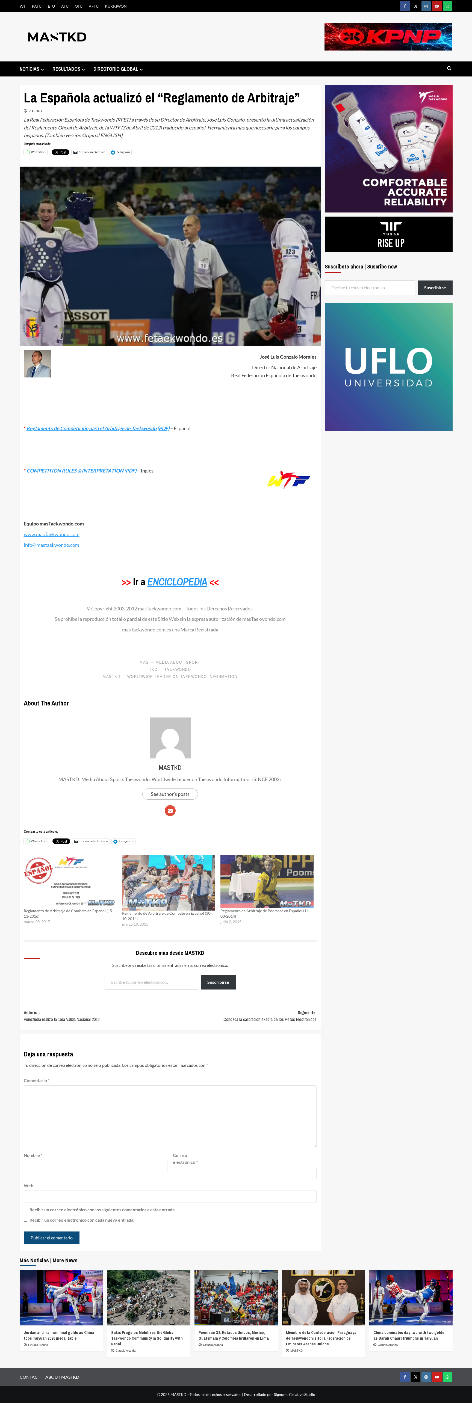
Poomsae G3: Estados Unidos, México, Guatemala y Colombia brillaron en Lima (234, 1335)
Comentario (36, 1080)
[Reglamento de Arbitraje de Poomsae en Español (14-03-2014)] (266, 881)
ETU (51, 6)
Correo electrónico (185, 1159)
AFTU (94, 6)
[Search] (449, 68)
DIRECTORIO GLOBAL (115, 69)
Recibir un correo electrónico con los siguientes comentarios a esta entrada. (103, 1209)
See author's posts (170, 794)
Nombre (33, 1155)
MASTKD (35, 111)
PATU (37, 6)
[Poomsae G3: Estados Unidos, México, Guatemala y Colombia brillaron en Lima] (236, 1297)
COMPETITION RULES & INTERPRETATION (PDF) (81, 471)
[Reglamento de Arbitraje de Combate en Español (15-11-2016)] (70, 881)
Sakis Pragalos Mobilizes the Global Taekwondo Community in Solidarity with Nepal (147, 1338)
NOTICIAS (29, 69)
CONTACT (30, 1377)
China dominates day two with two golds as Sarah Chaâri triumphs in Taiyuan (408, 1335)
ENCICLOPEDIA (177, 581)
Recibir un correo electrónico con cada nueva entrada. (82, 1219)
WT (23, 6)
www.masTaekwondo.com (51, 534)
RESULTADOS (66, 69)
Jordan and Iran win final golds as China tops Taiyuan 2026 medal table (59, 1335)
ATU (65, 6)
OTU (78, 6)
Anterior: (61, 1016)
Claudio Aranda (38, 1344)
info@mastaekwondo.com (51, 545)
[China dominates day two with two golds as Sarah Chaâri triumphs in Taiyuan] (411, 1297)
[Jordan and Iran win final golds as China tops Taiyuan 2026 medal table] (61, 1297)
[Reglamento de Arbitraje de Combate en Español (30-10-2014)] (168, 883)
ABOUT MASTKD (62, 1377)
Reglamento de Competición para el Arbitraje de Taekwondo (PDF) (97, 428)
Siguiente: (270, 1016)
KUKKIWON (116, 6)
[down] (42, 69)
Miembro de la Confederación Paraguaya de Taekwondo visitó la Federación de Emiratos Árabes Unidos (321, 1338)
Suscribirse (218, 982)
